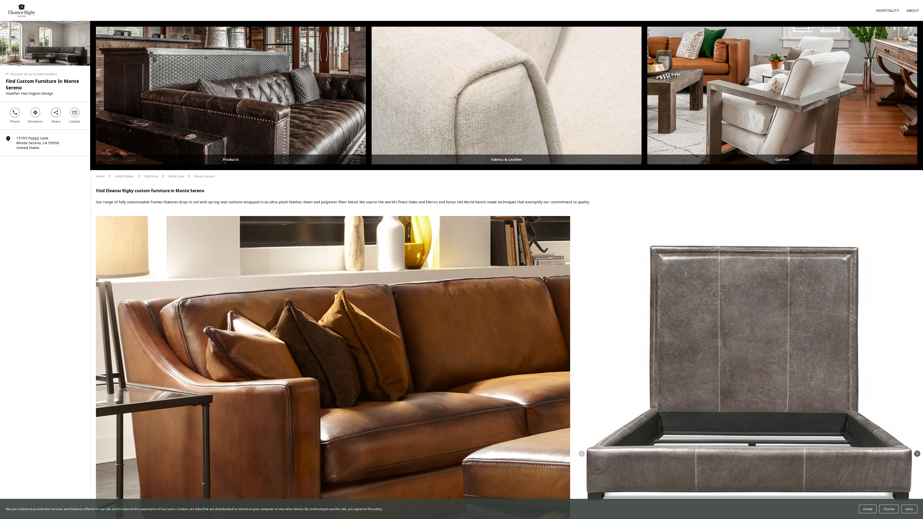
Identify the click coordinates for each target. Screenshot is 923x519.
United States (124, 176)
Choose (889, 509)
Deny (909, 509)
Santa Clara (176, 176)
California (151, 176)
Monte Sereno (204, 176)
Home (100, 176)
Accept (868, 509)
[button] (582, 454)
